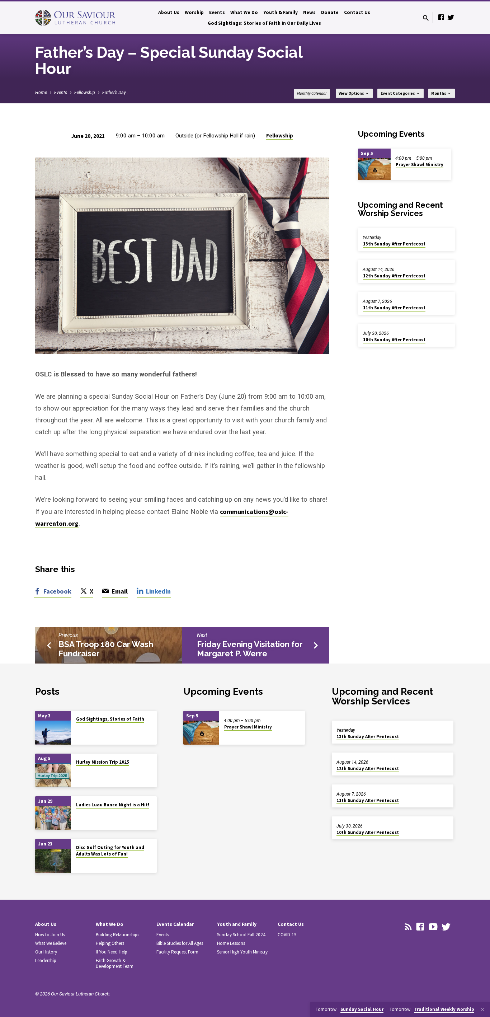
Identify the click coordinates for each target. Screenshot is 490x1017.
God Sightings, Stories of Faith (110, 719)
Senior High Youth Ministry (242, 952)
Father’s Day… (115, 92)
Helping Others (110, 943)
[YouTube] (433, 927)
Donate (330, 12)
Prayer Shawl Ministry (419, 164)
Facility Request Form (177, 952)
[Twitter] (451, 17)
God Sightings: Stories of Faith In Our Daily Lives (264, 23)
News (309, 12)
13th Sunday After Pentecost (394, 244)
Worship (194, 12)
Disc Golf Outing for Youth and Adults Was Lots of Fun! (110, 850)
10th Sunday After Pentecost (394, 340)
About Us (168, 12)
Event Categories (398, 93)
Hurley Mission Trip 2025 (102, 762)
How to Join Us (50, 935)
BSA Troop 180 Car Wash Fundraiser (105, 648)
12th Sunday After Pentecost (394, 276)
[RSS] (408, 927)
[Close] (482, 1009)
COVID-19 (287, 935)
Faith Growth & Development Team (114, 963)
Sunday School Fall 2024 (241, 935)
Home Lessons (231, 943)
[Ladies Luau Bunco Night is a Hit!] (53, 818)
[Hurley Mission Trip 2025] (53, 775)
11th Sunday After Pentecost (394, 308)
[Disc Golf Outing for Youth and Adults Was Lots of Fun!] (53, 861)
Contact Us (357, 12)
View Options (352, 93)
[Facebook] (441, 17)
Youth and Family (236, 924)
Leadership (45, 960)
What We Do (244, 12)
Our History (46, 952)
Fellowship (84, 92)
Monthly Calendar (312, 93)
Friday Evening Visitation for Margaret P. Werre (250, 648)
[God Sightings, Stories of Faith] (53, 733)
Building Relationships (117, 935)
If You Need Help (111, 952)
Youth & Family (280, 12)
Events (217, 12)
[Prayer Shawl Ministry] (374, 169)
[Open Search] (426, 18)
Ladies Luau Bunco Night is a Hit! (112, 805)
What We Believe (50, 943)
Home (41, 92)
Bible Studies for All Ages (179, 943)
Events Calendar (175, 924)
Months (439, 93)
